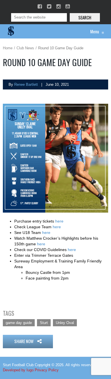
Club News (25, 48)
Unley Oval (65, 323)
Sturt (44, 323)
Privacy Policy (47, 370)
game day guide (19, 323)
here (59, 221)
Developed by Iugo (18, 370)
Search (84, 17)
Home (8, 48)
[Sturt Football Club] (10, 31)
